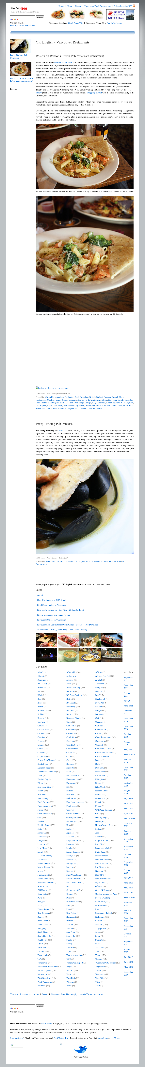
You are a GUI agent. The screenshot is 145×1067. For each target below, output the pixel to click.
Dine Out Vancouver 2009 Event (51, 599)
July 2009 (128, 798)
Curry (69, 760)
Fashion (69, 790)
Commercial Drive (103, 748)
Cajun (69, 721)
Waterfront (100, 974)
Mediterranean (101, 855)
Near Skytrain (127, 402)
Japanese (70, 832)
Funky (98, 805)
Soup (125, 405)
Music (40, 870)
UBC (68, 958)
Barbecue (70, 691)
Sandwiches (117, 405)
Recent (78, 6)
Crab (68, 756)
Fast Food (42, 794)
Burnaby (99, 714)
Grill (39, 817)
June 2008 (128, 882)
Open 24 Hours (102, 890)
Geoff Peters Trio (75, 23)
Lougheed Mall (102, 848)
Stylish (40, 943)
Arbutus (69, 679)
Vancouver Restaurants (56, 408)
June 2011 (128, 705)
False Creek (100, 786)
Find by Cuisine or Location (22, 25)
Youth (69, 985)
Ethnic (104, 399)
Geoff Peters (46, 1023)
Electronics (100, 775)
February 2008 (128, 904)
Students (99, 939)
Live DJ (98, 844)
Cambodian (71, 725)
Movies (69, 867)
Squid (97, 935)
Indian (69, 828)
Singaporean (100, 928)
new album (103, 1038)
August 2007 (127, 950)
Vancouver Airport (74, 962)
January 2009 (127, 832)
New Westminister (103, 878)
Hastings (99, 821)
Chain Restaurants (103, 737)
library (39, 92)
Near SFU (99, 874)
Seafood (98, 924)
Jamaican (42, 832)
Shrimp (69, 928)
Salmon (107, 405)
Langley (41, 840)
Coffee (40, 748)
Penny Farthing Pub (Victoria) (55, 423)
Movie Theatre (44, 867)
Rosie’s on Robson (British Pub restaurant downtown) (70, 56)
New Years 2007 (73, 882)
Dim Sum (99, 767)
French (98, 802)
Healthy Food (44, 825)
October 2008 (127, 856)
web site (63, 430)
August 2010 (127, 743)
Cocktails (99, 744)
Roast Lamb (43, 920)
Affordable (49, 397)
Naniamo (99, 870)
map (70, 62)
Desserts (70, 767)
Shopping (42, 928)
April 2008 (129, 892)
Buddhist (70, 710)
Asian (69, 683)
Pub (65, 405)
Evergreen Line (44, 786)
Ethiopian (99, 779)
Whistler (70, 981)
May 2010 (128, 749)
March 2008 (129, 897)
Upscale (98, 958)
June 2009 (128, 803)
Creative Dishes (102, 756)
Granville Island (45, 813)
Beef (77, 397)
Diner (68, 771)
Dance (98, 760)
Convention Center (103, 752)
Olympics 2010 (73, 890)
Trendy (98, 955)
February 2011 (128, 712)
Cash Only (71, 733)
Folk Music (71, 798)
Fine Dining (43, 798)
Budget (99, 397)
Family (121, 399)
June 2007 (128, 962)
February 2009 (128, 824)
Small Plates (43, 932)
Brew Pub (99, 702)
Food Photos (41, 402)
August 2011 (127, 694)
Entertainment (94, 399)
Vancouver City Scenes (105, 962)
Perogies (41, 901)
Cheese (41, 740)
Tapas (69, 951)
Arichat (98, 679)
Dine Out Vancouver (47, 771)
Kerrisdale (42, 836)
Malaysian (71, 855)
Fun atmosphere (45, 805)
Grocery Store (72, 817)
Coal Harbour (72, 744)
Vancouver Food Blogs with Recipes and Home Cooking (62, 629)
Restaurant (90, 405)
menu (64, 62)
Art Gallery (42, 683)
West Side (99, 978)
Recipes (41, 916)
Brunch (98, 706)
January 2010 (127, 761)
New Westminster (45, 882)
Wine (97, 981)
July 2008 (128, 877)
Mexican (70, 859)
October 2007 (127, 935)
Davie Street (43, 763)
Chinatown (100, 740)
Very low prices (44, 970)
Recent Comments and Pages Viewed (53, 614)
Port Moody (100, 905)
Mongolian (71, 863)
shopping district (94, 92)
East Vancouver (73, 775)
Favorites (129, 399)
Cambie (41, 725)
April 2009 (129, 813)
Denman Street (44, 767)
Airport (41, 675)
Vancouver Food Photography (97, 6)
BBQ (40, 695)
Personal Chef (72, 901)
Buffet (40, 714)
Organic (69, 893)
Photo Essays (101, 901)
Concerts (72, 399)
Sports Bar (71, 935)
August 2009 (127, 792)
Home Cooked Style (69, 402)
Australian (99, 683)
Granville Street (73, 813)
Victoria (117, 561)
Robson (99, 405)
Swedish (70, 947)
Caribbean (42, 733)
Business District (73, 718)
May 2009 (128, 808)
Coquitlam (42, 756)
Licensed (70, 844)
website (57, 62)
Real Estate (71, 913)
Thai (97, 951)
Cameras (99, 725)
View (68, 974)
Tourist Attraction (74, 955)
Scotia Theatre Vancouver (91, 994)
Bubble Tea (43, 710)
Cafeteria (41, 721)
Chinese (41, 744)
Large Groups (85, 402)
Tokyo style (43, 955)
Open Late (52, 405)
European (112, 399)
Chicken (51, 399)
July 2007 (128, 957)
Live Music (69, 561)
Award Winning (73, 687)
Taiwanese (100, 947)
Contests (70, 752)
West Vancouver (45, 981)
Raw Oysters (43, 913)
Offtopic (99, 886)
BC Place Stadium (74, 695)
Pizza (40, 905)
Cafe (97, 718)
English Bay (43, 779)
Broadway (70, 706)
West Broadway (44, 978)
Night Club (100, 882)
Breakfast (84, 397)
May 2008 (128, 887)
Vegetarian (72, 408)
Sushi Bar (42, 947)
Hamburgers (53, 402)
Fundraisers (71, 805)
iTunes (117, 1038)
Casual (115, 397)
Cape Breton (100, 729)
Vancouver (40, 408)
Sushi (97, 943)
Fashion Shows (101, 790)
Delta (97, 763)
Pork (68, 905)
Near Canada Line (74, 874)
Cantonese (71, 729)
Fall (68, 786)
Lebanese (42, 844)
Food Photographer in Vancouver (52, 604)
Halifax (41, 821)
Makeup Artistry (45, 855)
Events (98, 783)
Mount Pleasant (102, 863)
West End (70, 978)
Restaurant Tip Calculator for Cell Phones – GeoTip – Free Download (67, 624)
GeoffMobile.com (114, 23)
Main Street (100, 851)
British (92, 397)
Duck (40, 775)
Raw (97, 909)
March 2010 (129, 754)
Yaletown (82, 408)
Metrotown (42, 859)
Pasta (60, 405)
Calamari (99, 721)
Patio (68, 897)
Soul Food (70, 932)
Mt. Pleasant (100, 867)
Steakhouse (43, 939)
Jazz (97, 832)
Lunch (109, 402)
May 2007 (128, 966)
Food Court (100, 798)
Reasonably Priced (76, 405)
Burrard (41, 718)
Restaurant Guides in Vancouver (51, 619)
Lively (69, 848)
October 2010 (127, 735)
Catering (41, 737)
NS (67, 886)
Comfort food (61, 399)
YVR (97, 985)
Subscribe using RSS (123, 6)
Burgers (107, 397)
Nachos (116, 402)
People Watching (102, 897)
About (69, 6)
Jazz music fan (16, 1038)
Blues (40, 702)
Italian (98, 828)
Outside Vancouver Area (97, 561)
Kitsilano (70, 836)
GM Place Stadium (103, 809)
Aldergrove (71, 675)
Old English (41, 405)
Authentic (69, 397)
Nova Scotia (43, 886)
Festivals (99, 794)
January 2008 (127, 911)
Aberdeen (42, 672)
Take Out (42, 951)
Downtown (82, 399)
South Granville (44, 935)
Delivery (70, 763)
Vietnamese (43, 974)
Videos (98, 970)
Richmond (100, 916)
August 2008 (127, 871)
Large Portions (98, 402)
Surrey (69, 943)
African (98, 672)
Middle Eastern (102, 859)
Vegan (69, 966)
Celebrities (71, 737)
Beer (40, 698)
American (59, 397)
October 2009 (127, 776)
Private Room (43, 909)
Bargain (98, 691)
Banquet (99, 687)
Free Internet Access (75, 802)
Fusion (40, 809)
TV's (131, 405)
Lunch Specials (73, 851)
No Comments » (95, 408)
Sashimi (69, 924)
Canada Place (43, 729)
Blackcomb (100, 698)
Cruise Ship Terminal (47, 760)
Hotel (40, 828)
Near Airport (43, 874)
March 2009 (129, 818)
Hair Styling (100, 817)
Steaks (69, 939)
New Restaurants (73, 878)
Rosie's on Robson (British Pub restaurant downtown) (21, 79)
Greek (98, 813)
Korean (98, 836)
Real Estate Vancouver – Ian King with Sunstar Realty (61, 609)
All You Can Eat (102, 675)
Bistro (69, 698)
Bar (39, 691)
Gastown (70, 809)
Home (61, 6)
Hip (68, 825)
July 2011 (128, 700)
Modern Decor (44, 863)
